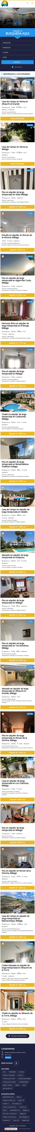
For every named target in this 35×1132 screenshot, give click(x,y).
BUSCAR (17, 62)
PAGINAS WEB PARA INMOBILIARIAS (25, 1128)
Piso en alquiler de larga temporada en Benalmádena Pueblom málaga (15, 464)
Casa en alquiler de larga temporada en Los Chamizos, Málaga (15, 783)
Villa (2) (5, 1110)
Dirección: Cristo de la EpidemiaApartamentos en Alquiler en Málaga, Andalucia (14, 380)
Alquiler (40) (25, 1120)
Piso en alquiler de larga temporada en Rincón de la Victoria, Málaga (14, 737)
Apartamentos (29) (8, 1097)
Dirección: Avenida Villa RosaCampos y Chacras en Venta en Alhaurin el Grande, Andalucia (17, 112)
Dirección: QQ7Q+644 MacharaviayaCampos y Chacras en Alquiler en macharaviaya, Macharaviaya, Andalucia (17, 930)
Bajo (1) (19, 1097)
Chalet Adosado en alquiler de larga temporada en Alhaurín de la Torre (17, 967)
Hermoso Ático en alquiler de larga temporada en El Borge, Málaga (15, 325)
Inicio (4, 1072)
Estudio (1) (6, 1103)
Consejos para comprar (9, 1082)
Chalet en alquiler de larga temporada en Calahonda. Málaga (14, 416)
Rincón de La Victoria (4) (9, 1113)
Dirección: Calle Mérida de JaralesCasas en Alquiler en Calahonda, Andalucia (12, 428)
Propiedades (12, 1072)
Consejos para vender (9, 1078)
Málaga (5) (26, 1110)
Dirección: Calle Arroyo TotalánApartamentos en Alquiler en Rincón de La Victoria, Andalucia (17, 882)
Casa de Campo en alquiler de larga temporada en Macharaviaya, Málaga (15, 918)
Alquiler (17, 1085)
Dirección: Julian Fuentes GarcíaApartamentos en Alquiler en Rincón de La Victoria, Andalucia (17, 746)
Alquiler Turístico (7, 1085)
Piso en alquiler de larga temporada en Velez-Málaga (15, 193)
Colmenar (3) (6, 1120)
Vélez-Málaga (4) (24, 1117)
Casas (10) (21, 1100)
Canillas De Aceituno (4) (9, 1117)
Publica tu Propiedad (9, 1075)
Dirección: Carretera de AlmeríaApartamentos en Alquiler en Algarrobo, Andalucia (14, 289)
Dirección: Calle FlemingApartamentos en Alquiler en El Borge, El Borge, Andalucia (16, 337)
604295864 (8, 1057)
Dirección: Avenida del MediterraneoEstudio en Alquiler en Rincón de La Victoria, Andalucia (15, 244)
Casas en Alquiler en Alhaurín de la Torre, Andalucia (15, 1024)
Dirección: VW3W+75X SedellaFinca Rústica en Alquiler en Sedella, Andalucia (13, 521)
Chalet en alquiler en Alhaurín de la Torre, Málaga (17, 1014)
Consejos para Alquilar (24, 1078)
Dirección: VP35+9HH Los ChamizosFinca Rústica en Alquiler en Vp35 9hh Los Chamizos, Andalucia (15, 793)
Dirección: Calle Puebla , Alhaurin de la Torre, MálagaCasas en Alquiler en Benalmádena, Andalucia (15, 979)
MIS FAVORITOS (7, 1088)
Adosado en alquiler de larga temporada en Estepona (15, 556)
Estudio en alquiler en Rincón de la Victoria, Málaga (17, 236)
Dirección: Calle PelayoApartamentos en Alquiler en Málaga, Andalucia (14, 609)
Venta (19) (16, 1120)
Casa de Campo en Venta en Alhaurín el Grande (15, 102)
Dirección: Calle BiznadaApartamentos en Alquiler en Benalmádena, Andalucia (15, 475)
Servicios (21, 1072)
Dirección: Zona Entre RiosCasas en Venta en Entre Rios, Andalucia (12, 158)
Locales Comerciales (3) (9, 1107)
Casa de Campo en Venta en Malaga (15, 148)
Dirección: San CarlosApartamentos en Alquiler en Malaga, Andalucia (14, 836)
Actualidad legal (23, 1082)
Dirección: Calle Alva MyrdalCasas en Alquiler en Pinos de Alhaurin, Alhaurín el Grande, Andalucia (17, 700)
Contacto (20, 1075)
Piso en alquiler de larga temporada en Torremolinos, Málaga (15, 645)
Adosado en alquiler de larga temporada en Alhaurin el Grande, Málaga (15, 690)
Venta (24, 1085)
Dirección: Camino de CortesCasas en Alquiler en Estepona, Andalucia (12, 566)
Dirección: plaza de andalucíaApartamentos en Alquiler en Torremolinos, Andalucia (15, 654)
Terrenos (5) (22, 1107)
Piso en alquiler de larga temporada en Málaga (13, 372)
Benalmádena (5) (15, 1110)
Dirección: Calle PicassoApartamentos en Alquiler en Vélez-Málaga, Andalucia (15, 201)
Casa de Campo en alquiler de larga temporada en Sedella (15, 510)
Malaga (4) (23, 1113)
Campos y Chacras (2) (9, 1100)
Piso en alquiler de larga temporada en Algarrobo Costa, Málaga (16, 280)
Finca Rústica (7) (16, 1103)
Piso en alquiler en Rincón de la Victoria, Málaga (16, 872)
